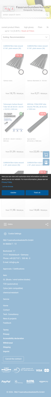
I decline (13, 193)
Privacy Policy (7, 182)
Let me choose (7, 186)
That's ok (37, 193)
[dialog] (25, 198)
